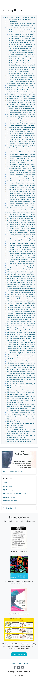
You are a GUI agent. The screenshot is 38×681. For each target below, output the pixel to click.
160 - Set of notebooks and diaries (17, 394)
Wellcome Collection (10, 501)
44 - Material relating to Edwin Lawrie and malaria (22, 154)
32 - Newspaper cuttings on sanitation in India (20, 129)
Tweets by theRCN (9, 508)
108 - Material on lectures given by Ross (19, 286)
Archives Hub (7, 486)
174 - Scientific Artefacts (14, 421)
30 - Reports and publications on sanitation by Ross (22, 125)
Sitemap (13, 663)
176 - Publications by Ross (15, 425)
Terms (26, 663)
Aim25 (5, 483)
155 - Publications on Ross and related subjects (21, 383)
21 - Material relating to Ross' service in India (20, 106)
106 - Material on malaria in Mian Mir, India (19, 282)
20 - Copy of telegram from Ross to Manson (21, 69)
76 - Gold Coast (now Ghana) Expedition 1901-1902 (22, 220)
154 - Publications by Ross (15, 381)
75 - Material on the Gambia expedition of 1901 (21, 218)
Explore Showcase (19, 654)
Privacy (19, 663)
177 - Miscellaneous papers (15, 427)
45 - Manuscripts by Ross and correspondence (21, 156)
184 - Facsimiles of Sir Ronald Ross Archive (20, 441)
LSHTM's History (8, 490)
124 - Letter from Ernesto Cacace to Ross (19, 319)
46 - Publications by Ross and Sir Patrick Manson (21, 158)
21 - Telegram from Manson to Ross (19, 71)
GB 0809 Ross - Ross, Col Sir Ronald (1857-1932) (20, 17)
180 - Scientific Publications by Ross (18, 433)
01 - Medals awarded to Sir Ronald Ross (19, 19)
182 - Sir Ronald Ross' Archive (16, 437)
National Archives (9, 497)
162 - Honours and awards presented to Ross (20, 398)
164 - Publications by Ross (15, 402)
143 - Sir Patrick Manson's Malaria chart (19, 359)
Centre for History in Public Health (14, 493)
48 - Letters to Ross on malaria (16, 162)
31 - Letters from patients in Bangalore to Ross (21, 127)
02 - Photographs (12, 21)
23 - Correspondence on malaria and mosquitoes (21, 110)
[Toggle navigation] (33, 3)
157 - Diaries (10, 388)
